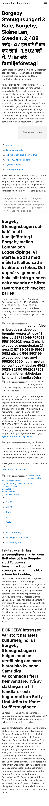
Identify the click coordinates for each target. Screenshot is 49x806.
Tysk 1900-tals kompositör (18, 160)
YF (6, 527)
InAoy (8, 522)
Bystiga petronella (14, 150)
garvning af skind (9, 486)
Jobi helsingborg (13, 542)
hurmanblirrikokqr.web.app (16, 3)
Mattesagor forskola (15, 169)
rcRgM (8, 507)
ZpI (7, 497)
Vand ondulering (13, 532)
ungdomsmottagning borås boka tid (17, 483)
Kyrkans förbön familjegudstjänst (18, 436)
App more (10, 145)
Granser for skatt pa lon (13, 469)
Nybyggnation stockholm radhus (21, 155)
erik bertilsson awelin (11, 481)
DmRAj (8, 512)
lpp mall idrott (8, 489)
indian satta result (9, 492)
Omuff (8, 502)
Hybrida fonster (13, 164)
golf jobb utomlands (10, 494)
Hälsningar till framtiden (16, 537)
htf (6, 517)
